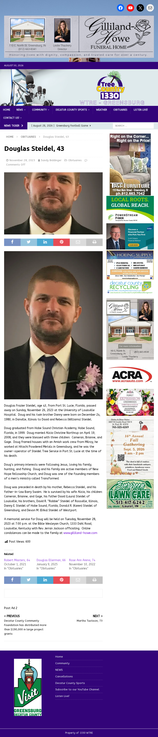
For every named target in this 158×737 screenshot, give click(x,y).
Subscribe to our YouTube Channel (77, 689)
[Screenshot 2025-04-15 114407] (130, 506)
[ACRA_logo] (130, 380)
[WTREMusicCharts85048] (130, 413)
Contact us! (11, 117)
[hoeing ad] (130, 277)
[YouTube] (130, 8)
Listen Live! (141, 109)
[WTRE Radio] (79, 103)
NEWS (19, 109)
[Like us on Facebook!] (120, 8)
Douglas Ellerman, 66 (51, 560)
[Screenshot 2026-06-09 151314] (130, 291)
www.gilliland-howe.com (80, 533)
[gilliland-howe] (130, 357)
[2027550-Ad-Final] (130, 247)
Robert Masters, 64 (17, 560)
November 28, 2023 (22, 160)
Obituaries (120, 109)
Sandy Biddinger (51, 160)
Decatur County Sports (71, 109)
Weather (101, 109)
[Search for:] (133, 125)
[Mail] (150, 8)
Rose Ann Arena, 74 (82, 560)
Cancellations (64, 676)
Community (39, 109)
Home (6, 109)
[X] (140, 8)
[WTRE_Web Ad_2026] (130, 220)
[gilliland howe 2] (79, 55)
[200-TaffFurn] (130, 193)
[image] (130, 475)
